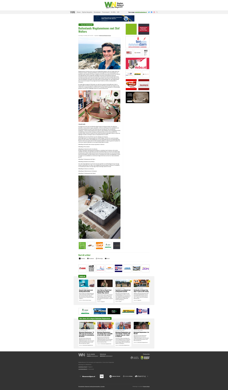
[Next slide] (147, 376)
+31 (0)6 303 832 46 (82, 369)
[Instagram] (154, 12)
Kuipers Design (146, 386)
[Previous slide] (80, 376)
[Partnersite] (134, 357)
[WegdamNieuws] (114, 5)
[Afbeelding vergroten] (99, 53)
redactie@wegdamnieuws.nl (141, 12)
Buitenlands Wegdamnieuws (105, 35)
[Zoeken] (157, 12)
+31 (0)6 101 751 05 (82, 367)
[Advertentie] (82, 245)
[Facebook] (151, 12)
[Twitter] (149, 12)
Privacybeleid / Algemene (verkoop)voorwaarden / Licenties (91, 386)
